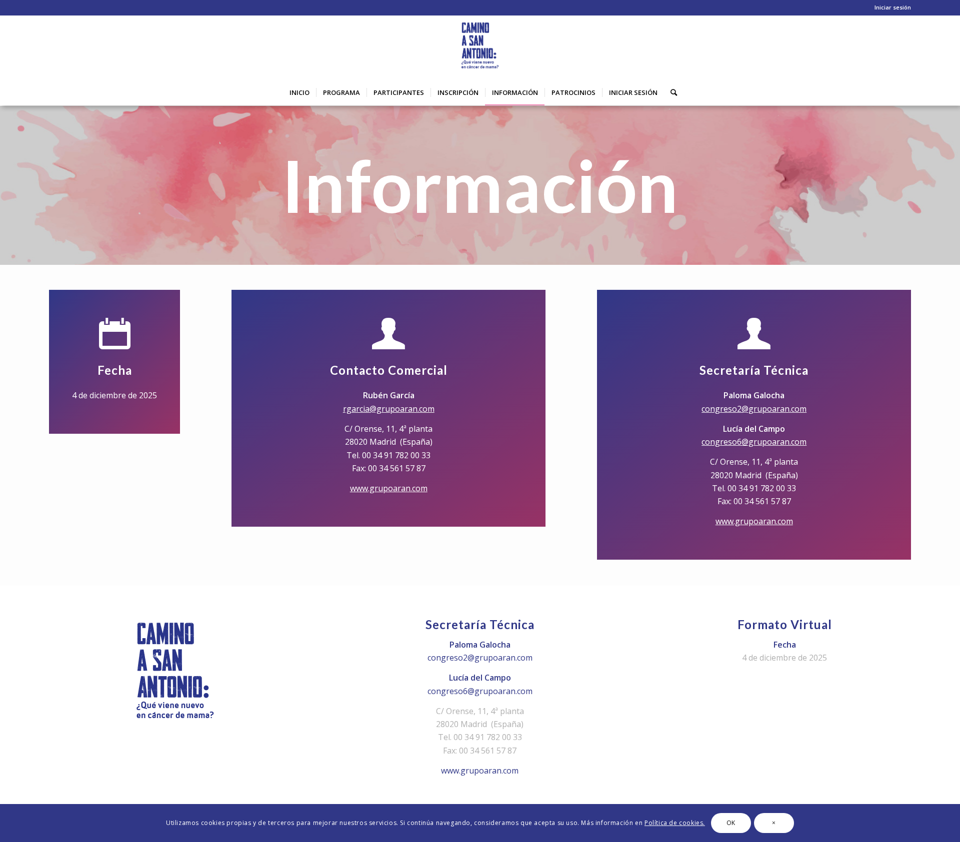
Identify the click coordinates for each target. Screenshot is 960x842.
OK (731, 823)
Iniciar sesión (892, 7)
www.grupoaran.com (389, 488)
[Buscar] (670, 92)
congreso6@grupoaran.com (754, 441)
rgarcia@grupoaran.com (388, 408)
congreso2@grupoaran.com (754, 408)
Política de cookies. (674, 823)
